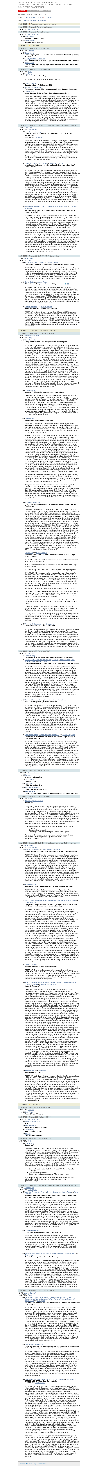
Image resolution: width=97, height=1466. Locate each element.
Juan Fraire (39, 700)
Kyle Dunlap (43, 163)
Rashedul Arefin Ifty (39, 901)
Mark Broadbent (41, 553)
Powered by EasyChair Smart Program (37, 1463)
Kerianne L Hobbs (56, 163)
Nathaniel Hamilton (31, 163)
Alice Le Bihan (30, 700)
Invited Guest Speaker (32, 1121)
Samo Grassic (29, 53)
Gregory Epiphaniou (54, 1192)
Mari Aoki (64, 1253)
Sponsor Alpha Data (32, 1230)
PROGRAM (22, 11)
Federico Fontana (40, 207)
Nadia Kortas (29, 63)
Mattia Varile (63, 207)
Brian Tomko (53, 1297)
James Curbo (29, 282)
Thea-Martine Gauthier (32, 787)
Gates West (29, 553)
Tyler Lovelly (29, 1255)
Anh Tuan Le (42, 1192)
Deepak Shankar (30, 965)
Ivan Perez (28, 74)
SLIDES (48, 11)
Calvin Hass (29, 783)
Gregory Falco (42, 282)
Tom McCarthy (30, 1071)
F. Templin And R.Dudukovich (35, 59)
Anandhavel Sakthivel (44, 1379)
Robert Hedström (58, 1379)
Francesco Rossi (52, 207)
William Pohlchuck (54, 1299)
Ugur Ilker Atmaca (31, 1192)
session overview (30, 20)
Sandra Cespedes (69, 735)
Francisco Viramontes (53, 1253)
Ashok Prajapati (30, 83)
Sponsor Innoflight (31, 390)
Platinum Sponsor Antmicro (34, 1344)
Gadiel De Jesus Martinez (50, 984)
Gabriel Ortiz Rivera (64, 982)
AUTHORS (31, 11)
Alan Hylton (41, 1301)
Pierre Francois (49, 700)
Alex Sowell (29, 624)
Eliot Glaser (28, 128)
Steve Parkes (29, 418)
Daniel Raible (43, 1297)
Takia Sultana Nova (53, 901)
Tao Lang (37, 132)
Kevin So (28, 132)
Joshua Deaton (67, 1299)
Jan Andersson (72, 1379)
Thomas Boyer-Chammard (34, 801)
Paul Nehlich (39, 262)
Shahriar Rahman (31, 902)
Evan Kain (71, 1253)
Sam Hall (28, 849)
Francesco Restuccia (31, 335)
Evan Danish (42, 661)
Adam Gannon (65, 660)
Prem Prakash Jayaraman (51, 849)
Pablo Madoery (30, 656)
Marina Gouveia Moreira (33, 87)
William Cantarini (46, 307)
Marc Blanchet (30, 340)
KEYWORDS (40, 11)
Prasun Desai (29, 36)
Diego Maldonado (45, 735)
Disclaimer (22, 1463)
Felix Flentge (62, 700)
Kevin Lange (29, 207)
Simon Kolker (29, 1188)
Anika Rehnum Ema (68, 901)
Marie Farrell (28, 258)
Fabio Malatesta (30, 1379)
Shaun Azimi (38, 624)
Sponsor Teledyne (31, 884)
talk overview (41, 20)
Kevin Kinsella (30, 791)
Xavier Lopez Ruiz (31, 982)
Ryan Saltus (42, 1071)
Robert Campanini (31, 307)
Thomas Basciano (41, 1299)
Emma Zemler (50, 624)
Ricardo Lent (29, 660)
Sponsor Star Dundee (32, 502)
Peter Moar (35, 849)
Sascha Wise (29, 91)
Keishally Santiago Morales (47, 982)
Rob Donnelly (29, 1129)
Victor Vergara (30, 1253)
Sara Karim (29, 901)
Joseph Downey (53, 660)
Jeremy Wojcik (40, 1253)
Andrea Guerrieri (30, 1293)
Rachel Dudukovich (41, 660)
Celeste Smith (29, 1143)
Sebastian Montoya (31, 735)
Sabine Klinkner (52, 262)
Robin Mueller (29, 262)
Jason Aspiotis (30, 40)
